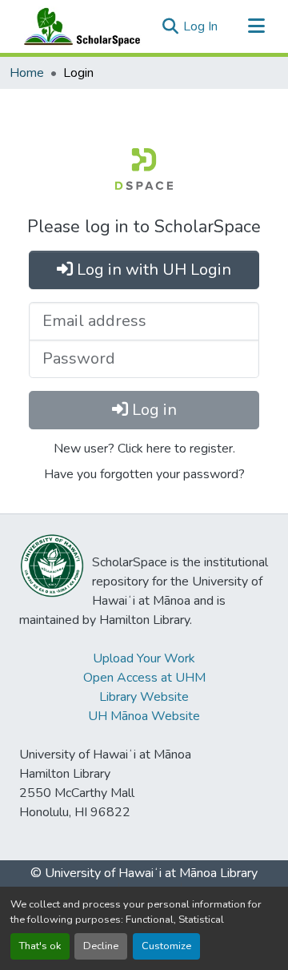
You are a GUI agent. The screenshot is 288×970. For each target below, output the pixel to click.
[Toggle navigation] (256, 26)
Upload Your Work (144, 658)
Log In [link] (200, 26)
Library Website (144, 697)
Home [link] (27, 73)
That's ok (40, 946)
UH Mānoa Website (144, 716)
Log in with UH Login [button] (152, 269)
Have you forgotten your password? (144, 474)
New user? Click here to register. (144, 448)
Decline (100, 946)
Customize (166, 946)
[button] (78, 26)
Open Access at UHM (144, 677)
